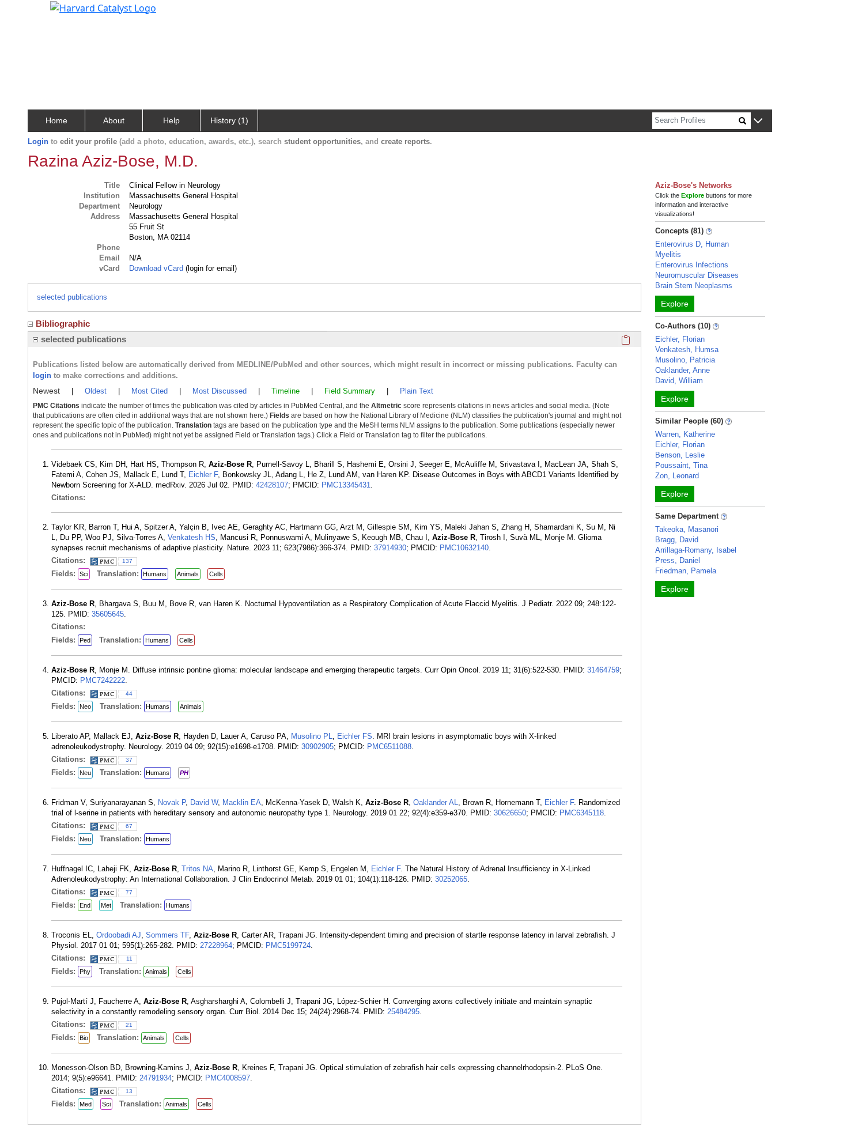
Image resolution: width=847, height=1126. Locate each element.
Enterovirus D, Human (692, 244)
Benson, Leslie (680, 455)
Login (38, 141)
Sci (84, 573)
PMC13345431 (346, 485)
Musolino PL (311, 736)
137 (127, 561)
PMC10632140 (464, 547)
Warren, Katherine (685, 434)
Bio (84, 1037)
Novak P (172, 802)
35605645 (108, 614)
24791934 (155, 1078)
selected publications (72, 297)
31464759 (603, 670)
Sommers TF (167, 935)
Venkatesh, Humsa (687, 349)
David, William (679, 380)
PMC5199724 (288, 945)
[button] (758, 121)
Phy (85, 971)
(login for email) (210, 268)
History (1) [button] (229, 120)
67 (129, 826)
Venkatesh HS (191, 537)
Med (86, 1104)
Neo (85, 706)
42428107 (272, 485)
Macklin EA (241, 802)
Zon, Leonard (677, 475)
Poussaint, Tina (681, 465)
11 (129, 958)
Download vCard (156, 268)
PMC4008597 (227, 1078)
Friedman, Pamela (685, 570)
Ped (85, 640)
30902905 (317, 746)
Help (171, 120)
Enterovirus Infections (691, 264)
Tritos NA (197, 868)
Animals (188, 573)
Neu (85, 772)
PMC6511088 (389, 746)
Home (56, 120)
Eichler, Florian (680, 339)
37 (129, 760)
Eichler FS (354, 736)
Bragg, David (676, 539)
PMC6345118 (581, 812)
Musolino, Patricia (685, 360)
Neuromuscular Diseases (697, 275)
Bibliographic (63, 323)
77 (129, 892)
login (42, 375)
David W (204, 802)
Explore (675, 303)
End (85, 905)
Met (106, 905)
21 (129, 1025)
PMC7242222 (102, 680)
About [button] (113, 120)
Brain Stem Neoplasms (693, 285)
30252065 (451, 879)
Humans (155, 573)
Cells (216, 573)
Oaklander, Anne (682, 370)
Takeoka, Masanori (687, 529)
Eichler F (203, 474)
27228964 (216, 945)
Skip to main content (48, 14)
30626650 (510, 812)
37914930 (390, 547)
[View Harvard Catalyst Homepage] (103, 7)
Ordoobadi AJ (118, 935)
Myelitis (668, 254)
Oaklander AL (435, 802)
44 (129, 693)
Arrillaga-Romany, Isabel (695, 550)
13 (129, 1091)
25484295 (403, 1011)
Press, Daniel (677, 560)
